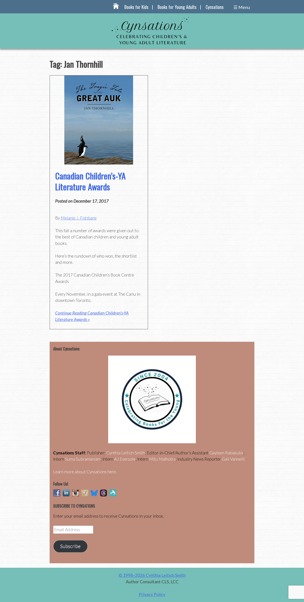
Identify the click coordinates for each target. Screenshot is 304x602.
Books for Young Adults (177, 7)
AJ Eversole (125, 459)
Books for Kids (136, 7)
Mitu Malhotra (162, 459)
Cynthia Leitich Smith (125, 452)
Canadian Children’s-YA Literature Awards (90, 181)
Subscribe (70, 546)
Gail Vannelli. (233, 459)
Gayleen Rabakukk (226, 452)
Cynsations (215, 7)
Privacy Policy (152, 594)
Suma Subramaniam (83, 459)
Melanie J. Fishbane (79, 217)
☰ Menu (241, 7)
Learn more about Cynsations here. (85, 471)
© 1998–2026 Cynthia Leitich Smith (152, 575)
